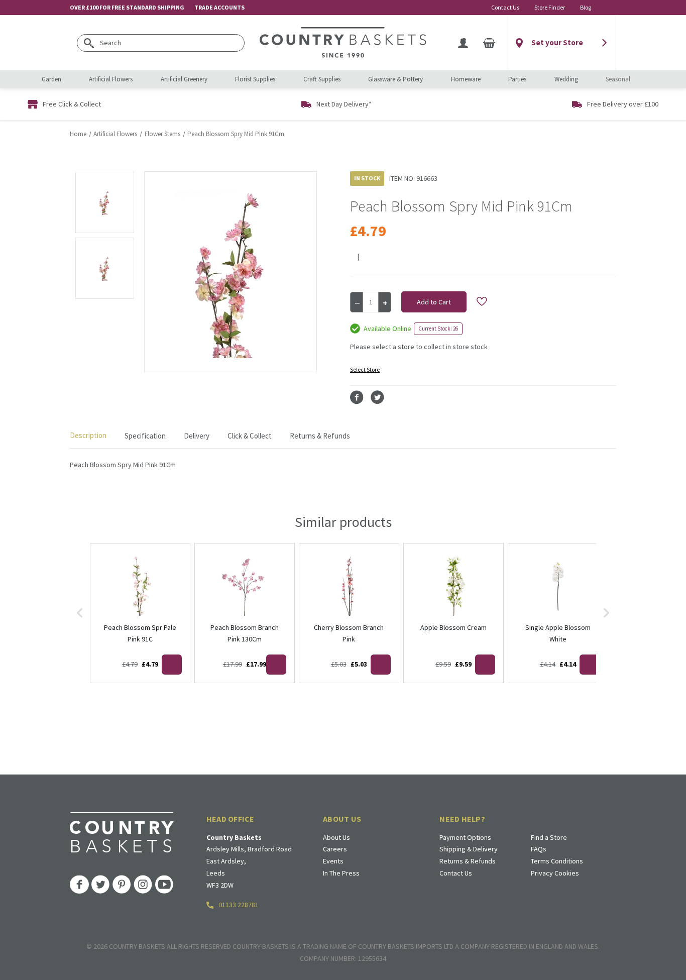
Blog (585, 7)
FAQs (538, 848)
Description (88, 435)
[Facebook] (357, 397)
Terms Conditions (557, 860)
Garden (51, 79)
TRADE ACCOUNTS (219, 7)
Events (333, 860)
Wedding (566, 79)
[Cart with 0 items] (489, 43)
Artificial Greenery (184, 79)
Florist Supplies (255, 79)
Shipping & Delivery (468, 848)
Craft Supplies (321, 79)
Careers (335, 848)
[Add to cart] (172, 665)
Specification (145, 436)
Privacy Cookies (555, 873)
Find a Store (549, 837)
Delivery (196, 436)
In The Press (341, 873)
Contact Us (505, 7)
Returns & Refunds (320, 436)
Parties (517, 79)
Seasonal (618, 79)
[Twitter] (378, 397)
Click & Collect (249, 436)
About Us (336, 837)
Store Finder (549, 7)
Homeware (466, 79)
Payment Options (465, 837)
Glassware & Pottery (395, 79)
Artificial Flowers (111, 79)
